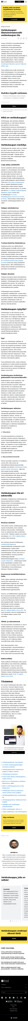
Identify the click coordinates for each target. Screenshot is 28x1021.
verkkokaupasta (16, 182)
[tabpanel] (11, 903)
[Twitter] (18, 997)
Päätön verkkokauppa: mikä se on (12, 809)
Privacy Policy (13, 1005)
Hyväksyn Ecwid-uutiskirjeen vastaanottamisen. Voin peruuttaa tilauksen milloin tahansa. (15, 110)
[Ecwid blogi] (2, 997)
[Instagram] (21, 997)
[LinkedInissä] (21, 38)
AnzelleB (6, 889)
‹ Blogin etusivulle (5, 26)
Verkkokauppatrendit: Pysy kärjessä (12, 762)
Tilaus (14, 106)
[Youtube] (25, 997)
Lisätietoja (14, 752)
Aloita (19, 1)
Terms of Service (13, 1008)
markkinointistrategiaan (7, 544)
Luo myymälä (14, 19)
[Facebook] (14, 997)
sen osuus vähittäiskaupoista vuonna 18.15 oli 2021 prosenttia (12, 196)
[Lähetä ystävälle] (26, 38)
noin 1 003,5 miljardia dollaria (17, 536)
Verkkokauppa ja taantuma (10, 774)
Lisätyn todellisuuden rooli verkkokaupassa (14, 811)
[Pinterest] (10, 997)
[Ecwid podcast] (6, 997)
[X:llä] (23, 38)
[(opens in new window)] (9, 1001)
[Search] (25, 992)
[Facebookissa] (18, 38)
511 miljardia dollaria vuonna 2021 (13, 610)
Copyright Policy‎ (13, 1010)
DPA (13, 1006)
